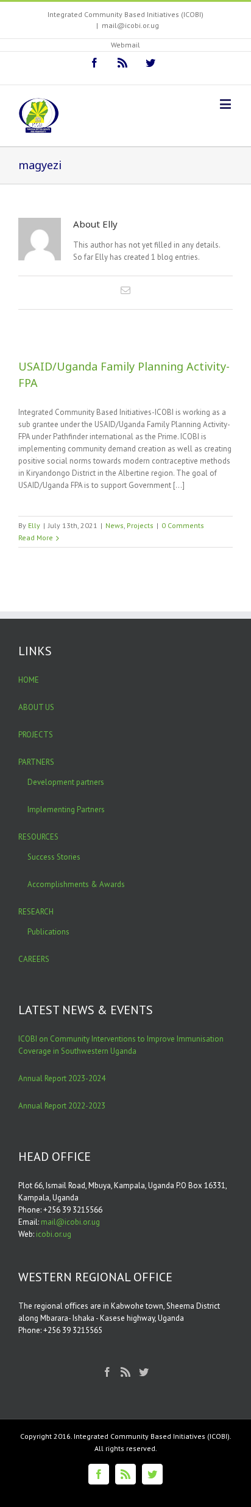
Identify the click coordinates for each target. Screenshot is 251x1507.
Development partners (65, 782)
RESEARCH (36, 912)
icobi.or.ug (53, 1234)
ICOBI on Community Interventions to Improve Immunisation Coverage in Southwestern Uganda (121, 1045)
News (114, 525)
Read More (35, 537)
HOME (28, 680)
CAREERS (33, 959)
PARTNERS (36, 762)
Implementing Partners (66, 809)
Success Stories (53, 857)
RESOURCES (38, 837)
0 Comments (182, 525)
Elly (34, 525)
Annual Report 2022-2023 (61, 1106)
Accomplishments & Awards (76, 884)
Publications (48, 932)
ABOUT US (36, 707)
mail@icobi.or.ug (130, 25)
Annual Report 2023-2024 (61, 1078)
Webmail (125, 44)
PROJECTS (35, 734)
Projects (140, 525)
